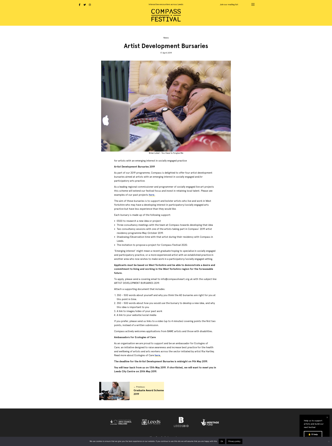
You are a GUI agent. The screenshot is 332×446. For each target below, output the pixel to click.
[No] (328, 441)
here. (152, 194)
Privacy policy (234, 441)
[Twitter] (85, 4)
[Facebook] (79, 4)
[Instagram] (90, 4)
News (166, 37)
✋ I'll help (313, 434)
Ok (222, 441)
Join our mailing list (229, 4)
